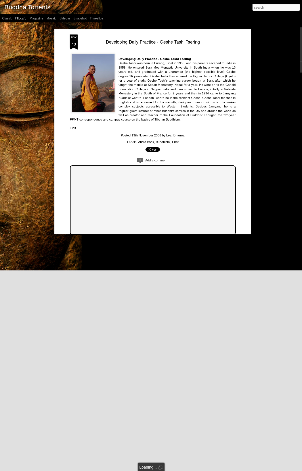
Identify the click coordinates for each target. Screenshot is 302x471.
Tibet (175, 142)
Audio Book (146, 142)
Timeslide (96, 18)
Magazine (36, 18)
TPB (73, 128)
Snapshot (80, 18)
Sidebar (64, 18)
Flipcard (21, 18)
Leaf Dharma (175, 135)
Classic (7, 18)
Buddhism (163, 142)
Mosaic (51, 18)
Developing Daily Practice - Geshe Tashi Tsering (153, 41)
